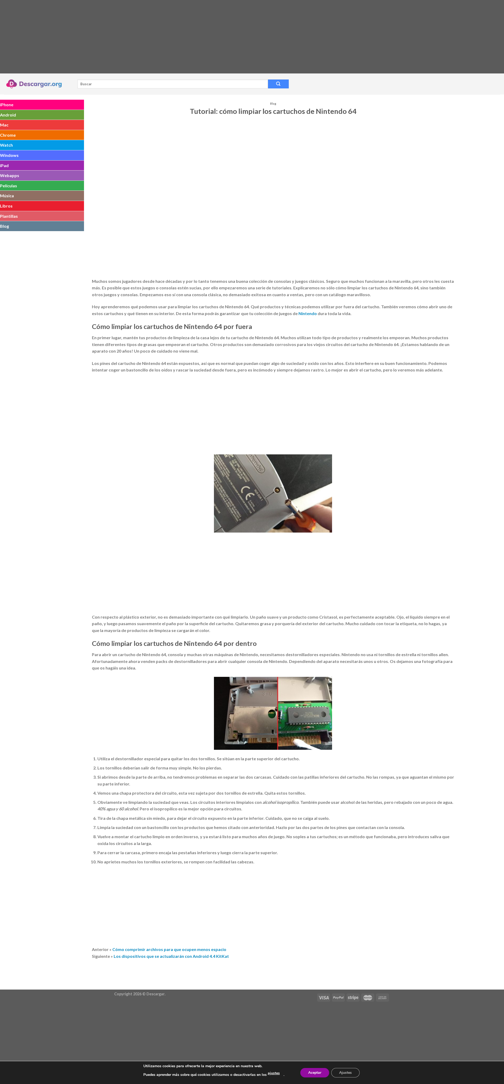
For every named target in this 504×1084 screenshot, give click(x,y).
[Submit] (278, 83)
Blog (4, 226)
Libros (6, 205)
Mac (4, 124)
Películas (8, 185)
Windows (9, 155)
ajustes (274, 1073)
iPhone (6, 104)
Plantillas (9, 216)
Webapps (9, 175)
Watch (6, 144)
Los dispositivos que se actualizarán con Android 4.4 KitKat (171, 956)
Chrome (8, 134)
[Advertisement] (157, 36)
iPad (4, 165)
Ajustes (345, 1072)
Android (8, 114)
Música (7, 195)
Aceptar (314, 1072)
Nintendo (307, 313)
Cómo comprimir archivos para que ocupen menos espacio (169, 949)
